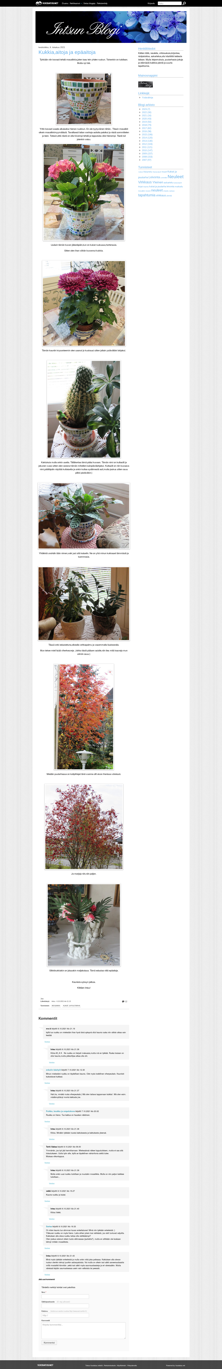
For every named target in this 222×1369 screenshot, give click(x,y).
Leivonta (154, 177)
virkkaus (161, 195)
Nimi (44, 1292)
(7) (146, 109)
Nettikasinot (75, 3)
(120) (147, 137)
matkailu (179, 186)
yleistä (169, 196)
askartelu (168, 182)
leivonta (170, 186)
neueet (148, 191)
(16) (146, 115)
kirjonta (146, 187)
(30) (146, 112)
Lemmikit (164, 178)
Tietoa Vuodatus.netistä (94, 1365)
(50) (146, 122)
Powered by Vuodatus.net (175, 1365)
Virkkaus (145, 182)
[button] (81, 3)
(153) (147, 156)
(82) (146, 128)
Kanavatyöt (157, 172)
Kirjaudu (151, 3)
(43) (146, 118)
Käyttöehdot (121, 1365)
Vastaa (47, 1041)
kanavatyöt (178, 183)
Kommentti (46, 1320)
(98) (146, 131)
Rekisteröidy (102, 3)
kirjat (140, 186)
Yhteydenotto (132, 1365)
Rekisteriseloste (110, 1365)
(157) (147, 153)
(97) (146, 160)
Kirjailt (164, 172)
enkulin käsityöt (53, 1069)
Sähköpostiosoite (56, 1301)
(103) (147, 144)
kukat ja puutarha (157, 186)
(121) (147, 147)
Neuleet (175, 176)
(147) (147, 150)
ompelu (166, 191)
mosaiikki (56, 1006)
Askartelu (147, 172)
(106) (147, 134)
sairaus (172, 191)
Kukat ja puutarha (71, 1006)
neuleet (157, 190)
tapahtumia (146, 195)
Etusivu (65, 3)
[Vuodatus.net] (45, 1365)
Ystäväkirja (147, 97)
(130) (147, 141)
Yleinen (157, 182)
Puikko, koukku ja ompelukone (60, 1111)
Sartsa (49, 1226)
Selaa (89, 3)
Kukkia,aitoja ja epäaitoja (67, 52)
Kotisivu (64, 1311)
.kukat (140, 172)
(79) (146, 125)
